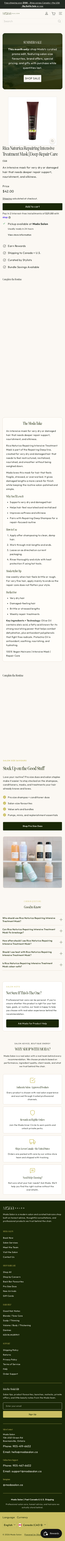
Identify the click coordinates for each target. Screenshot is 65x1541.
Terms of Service (11, 1364)
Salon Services (10, 1242)
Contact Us (8, 1257)
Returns (7, 1354)
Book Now (8, 1237)
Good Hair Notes (11, 1311)
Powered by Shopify (34, 1534)
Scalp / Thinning (11, 1320)
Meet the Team (10, 1247)
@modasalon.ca (13, 1485)
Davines (7, 1330)
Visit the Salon (10, 1252)
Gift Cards (8, 1296)
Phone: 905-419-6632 (17, 1446)
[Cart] (53, 13)
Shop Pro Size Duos (32, 826)
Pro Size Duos (10, 1286)
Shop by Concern (12, 1277)
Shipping (7, 198)
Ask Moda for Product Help (32, 1023)
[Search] (59, 21)
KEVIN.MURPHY (11, 1334)
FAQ (5, 1369)
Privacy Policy (10, 1359)
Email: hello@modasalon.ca (20, 1452)
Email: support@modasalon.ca (22, 1471)
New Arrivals (9, 1291)
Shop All (7, 1272)
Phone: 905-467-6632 (17, 1465)
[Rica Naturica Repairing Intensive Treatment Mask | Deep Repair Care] (32, 298)
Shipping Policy (10, 1350)
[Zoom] (52, 141)
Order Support (10, 1374)
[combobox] (32, 21)
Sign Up (32, 1414)
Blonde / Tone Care (13, 1315)
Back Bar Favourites (13, 1281)
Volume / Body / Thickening (17, 1325)
